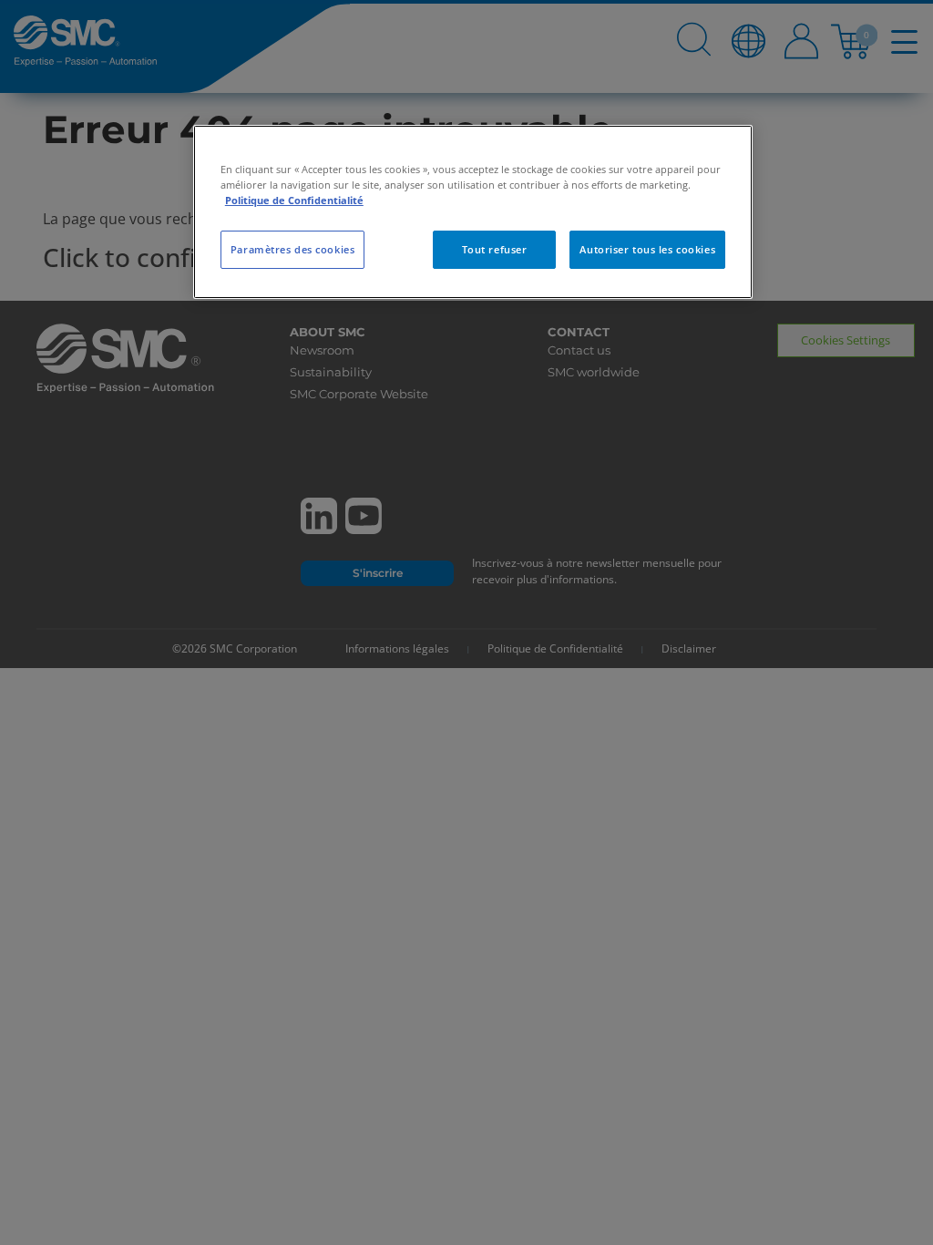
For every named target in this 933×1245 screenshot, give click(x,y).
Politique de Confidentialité (294, 200)
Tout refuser (495, 249)
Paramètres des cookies (293, 249)
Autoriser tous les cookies (647, 249)
